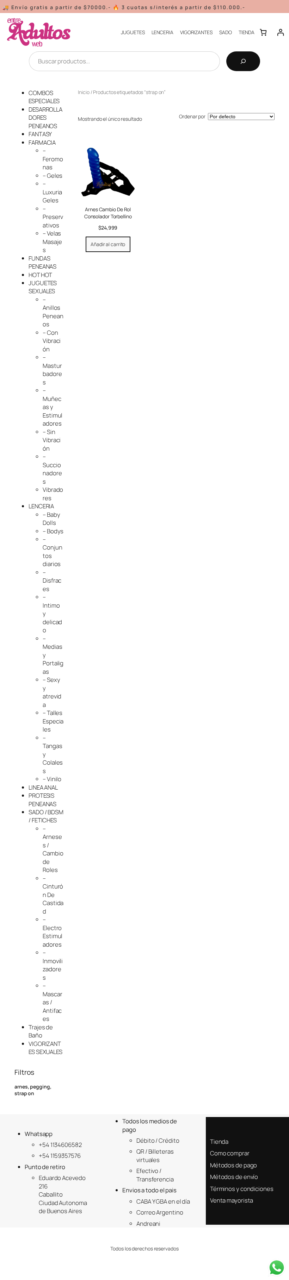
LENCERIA (41, 506)
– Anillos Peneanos (53, 311)
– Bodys (53, 531)
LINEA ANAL (43, 787)
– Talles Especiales (53, 721)
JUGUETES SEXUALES (43, 287)
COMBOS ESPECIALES (44, 97)
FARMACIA (42, 142)
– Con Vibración (52, 340)
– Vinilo (52, 779)
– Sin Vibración (52, 440)
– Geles (52, 175)
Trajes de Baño (41, 1031)
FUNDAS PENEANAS (42, 262)
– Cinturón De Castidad (53, 894)
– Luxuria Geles (52, 192)
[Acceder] (280, 32)
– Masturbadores (52, 369)
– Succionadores (52, 468)
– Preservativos (53, 217)
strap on (24, 1093)
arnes (21, 1086)
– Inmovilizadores (53, 964)
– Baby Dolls (51, 518)
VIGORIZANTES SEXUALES (45, 1048)
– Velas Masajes (52, 241)
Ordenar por (192, 116)
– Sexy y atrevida (52, 692)
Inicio (83, 92)
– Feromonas (53, 158)
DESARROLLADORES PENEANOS (45, 117)
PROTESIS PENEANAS (42, 799)
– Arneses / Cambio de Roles (53, 849)
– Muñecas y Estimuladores (52, 406)
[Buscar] (243, 61)
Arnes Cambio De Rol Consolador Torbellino (108, 213)
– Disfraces (52, 580)
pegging (40, 1086)
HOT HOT (40, 275)
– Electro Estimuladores (52, 931)
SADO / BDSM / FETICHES (46, 816)
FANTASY (40, 134)
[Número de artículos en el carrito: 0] (263, 32)
